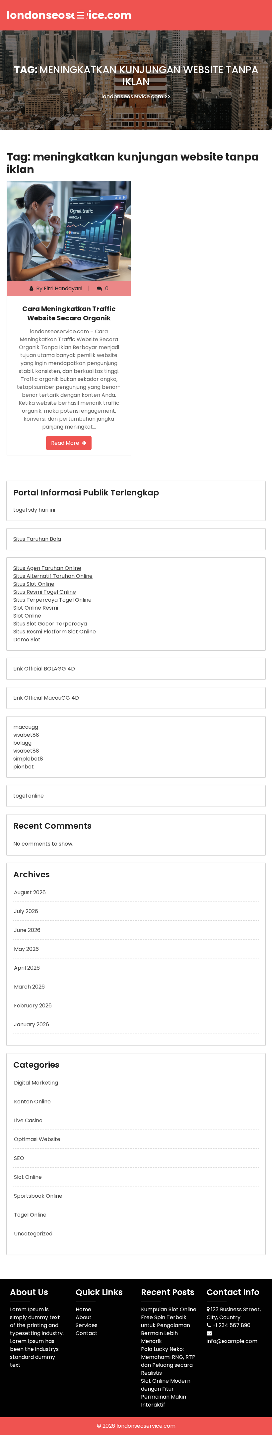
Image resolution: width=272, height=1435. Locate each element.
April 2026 (27, 968)
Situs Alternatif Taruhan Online (53, 576)
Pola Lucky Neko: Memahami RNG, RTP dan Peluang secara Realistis (168, 1361)
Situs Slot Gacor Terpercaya (50, 623)
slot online (28, 1177)
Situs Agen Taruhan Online (47, 568)
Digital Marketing (36, 1083)
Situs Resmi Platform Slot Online (54, 631)
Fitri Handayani (63, 288)
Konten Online (32, 1101)
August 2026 (30, 892)
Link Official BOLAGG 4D (44, 668)
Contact (87, 1333)
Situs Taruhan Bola (37, 539)
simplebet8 (28, 759)
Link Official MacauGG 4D (46, 698)
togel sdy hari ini (34, 510)
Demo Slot (26, 639)
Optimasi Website (37, 1139)
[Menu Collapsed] (80, 15)
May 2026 (26, 949)
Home (83, 1309)
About (84, 1317)
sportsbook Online (38, 1196)
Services (87, 1325)
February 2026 (33, 1005)
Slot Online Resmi (35, 608)
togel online (28, 796)
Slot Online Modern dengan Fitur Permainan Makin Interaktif (165, 1393)
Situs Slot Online (33, 584)
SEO (19, 1158)
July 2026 (26, 911)
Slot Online (27, 616)
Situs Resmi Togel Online (44, 592)
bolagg (22, 743)
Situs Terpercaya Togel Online (52, 600)
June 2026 (27, 930)
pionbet (23, 766)
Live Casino (28, 1120)
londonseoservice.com (132, 96)
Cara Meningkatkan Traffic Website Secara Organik (69, 313)
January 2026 (31, 1024)
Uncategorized (33, 1233)
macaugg (25, 727)
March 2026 (29, 987)
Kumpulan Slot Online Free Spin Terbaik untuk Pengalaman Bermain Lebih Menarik (168, 1325)
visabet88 (26, 735)
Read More (65, 443)
